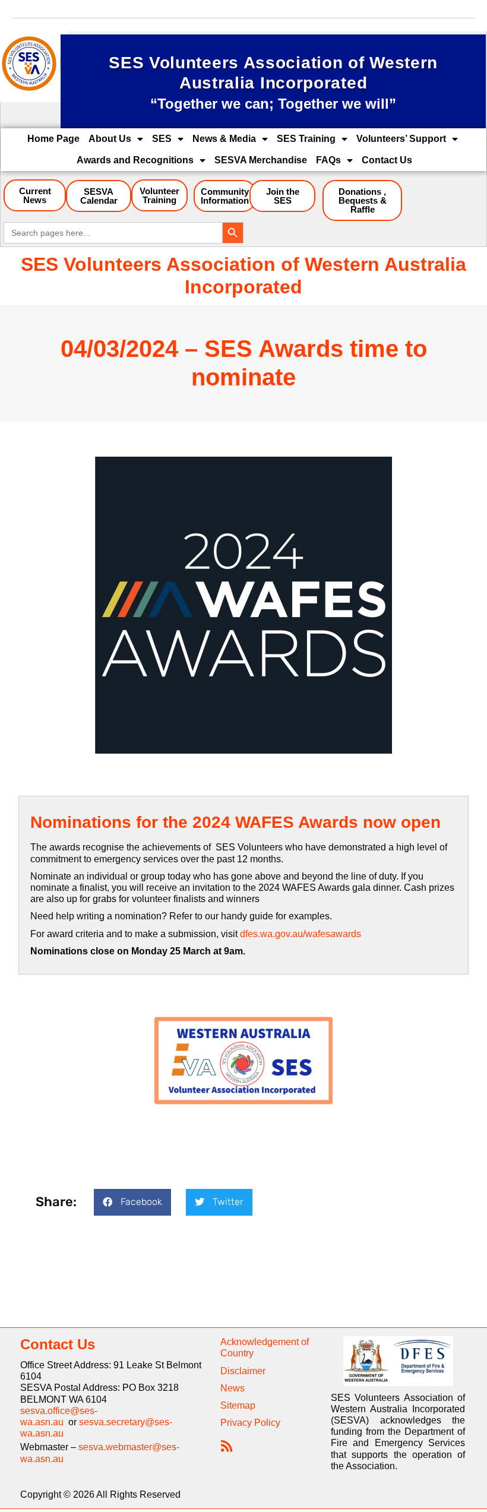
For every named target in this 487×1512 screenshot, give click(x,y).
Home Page (53, 139)
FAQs (328, 160)
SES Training (306, 139)
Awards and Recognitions (135, 160)
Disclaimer (242, 1371)
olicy (270, 1423)
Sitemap (237, 1405)
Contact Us (387, 160)
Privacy (236, 1423)
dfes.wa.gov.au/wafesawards (300, 934)
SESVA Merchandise (260, 160)
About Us (109, 139)
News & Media (224, 139)
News (232, 1388)
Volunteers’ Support (401, 139)
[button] (132, 1202)
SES (162, 139)
